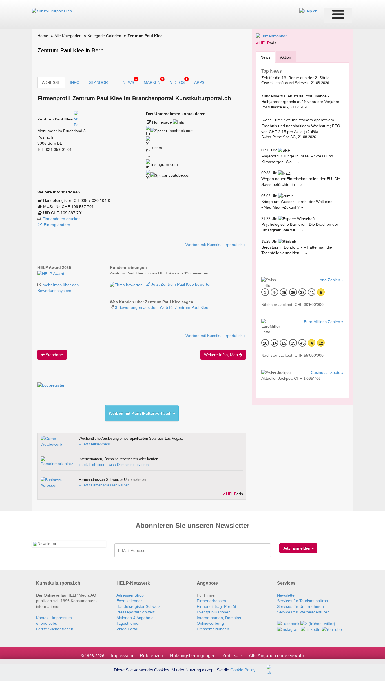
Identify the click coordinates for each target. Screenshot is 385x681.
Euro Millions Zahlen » (324, 322)
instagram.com (164, 164)
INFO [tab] (74, 82)
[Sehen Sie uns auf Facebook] (288, 623)
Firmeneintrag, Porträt (216, 606)
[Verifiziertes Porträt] (76, 119)
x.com (156, 147)
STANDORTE (101, 82)
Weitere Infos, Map (221, 354)
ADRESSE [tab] (51, 82)
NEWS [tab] (130, 81)
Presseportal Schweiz (135, 612)
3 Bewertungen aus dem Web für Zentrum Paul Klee (161, 307)
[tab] (265, 57)
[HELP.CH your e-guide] (308, 10)
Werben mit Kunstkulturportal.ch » (215, 244)
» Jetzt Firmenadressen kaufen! (104, 485)
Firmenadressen (211, 601)
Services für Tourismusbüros (302, 601)
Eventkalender (129, 601)
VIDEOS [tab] (178, 81)
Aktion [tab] (285, 57)
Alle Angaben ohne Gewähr (276, 655)
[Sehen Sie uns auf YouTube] (332, 629)
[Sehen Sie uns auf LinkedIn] (310, 629)
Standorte (54, 354)
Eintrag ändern (57, 224)
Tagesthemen (128, 623)
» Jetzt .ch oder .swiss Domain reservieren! (114, 465)
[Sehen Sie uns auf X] (317, 623)
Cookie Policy (242, 669)
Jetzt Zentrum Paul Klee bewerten (181, 284)
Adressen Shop (130, 595)
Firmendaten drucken (61, 218)
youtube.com (179, 175)
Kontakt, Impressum (54, 617)
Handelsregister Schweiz (138, 606)
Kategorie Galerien (104, 36)
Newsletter (286, 595)
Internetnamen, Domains (219, 617)
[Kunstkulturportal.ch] (52, 10)
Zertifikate (232, 655)
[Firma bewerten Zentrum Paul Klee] (127, 284)
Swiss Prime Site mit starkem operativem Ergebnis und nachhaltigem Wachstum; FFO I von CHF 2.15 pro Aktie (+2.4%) (301, 126)
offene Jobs (46, 623)
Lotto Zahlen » (331, 280)
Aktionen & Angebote (135, 617)
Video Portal (127, 629)
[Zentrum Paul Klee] (50, 273)
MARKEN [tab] (153, 81)
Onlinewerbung (210, 623)
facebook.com (180, 130)
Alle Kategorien (67, 36)
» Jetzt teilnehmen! (94, 444)
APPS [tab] (199, 82)
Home (42, 36)
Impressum (122, 655)
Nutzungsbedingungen (193, 655)
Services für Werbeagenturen (303, 612)
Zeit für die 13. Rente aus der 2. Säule (295, 77)
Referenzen (151, 655)
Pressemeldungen (213, 629)
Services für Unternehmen (300, 606)
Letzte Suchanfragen (54, 629)
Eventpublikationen (214, 612)
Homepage (162, 122)
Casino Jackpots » (327, 372)
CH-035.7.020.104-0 (92, 200)
